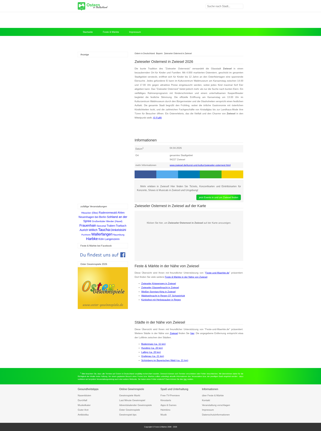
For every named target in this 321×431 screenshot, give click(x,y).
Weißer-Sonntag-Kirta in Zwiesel (158, 291)
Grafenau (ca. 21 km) (152, 356)
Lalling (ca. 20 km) (151, 352)
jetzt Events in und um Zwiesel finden (218, 197)
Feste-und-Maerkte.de (217, 272)
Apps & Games (168, 405)
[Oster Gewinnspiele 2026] (103, 308)
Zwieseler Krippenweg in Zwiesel (158, 283)
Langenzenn (112, 239)
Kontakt (206, 400)
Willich (93, 230)
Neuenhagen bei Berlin (92, 217)
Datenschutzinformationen (216, 414)
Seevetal (101, 225)
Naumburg (118, 234)
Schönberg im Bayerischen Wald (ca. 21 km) (164, 360)
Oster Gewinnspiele (129, 409)
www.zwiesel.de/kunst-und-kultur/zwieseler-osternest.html (200, 165)
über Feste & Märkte (213, 395)
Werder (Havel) (114, 221)
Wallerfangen (102, 234)
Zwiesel (174, 333)
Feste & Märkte (111, 32)
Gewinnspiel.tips (127, 414)
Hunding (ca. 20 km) (152, 348)
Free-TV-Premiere (170, 395)
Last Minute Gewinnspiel (132, 400)
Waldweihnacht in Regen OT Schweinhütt (163, 295)
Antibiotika (83, 414)
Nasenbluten (84, 395)
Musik (163, 414)
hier (192, 333)
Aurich (84, 230)
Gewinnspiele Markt (129, 395)
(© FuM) (157, 117)
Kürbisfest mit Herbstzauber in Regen (161, 299)
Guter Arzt (83, 409)
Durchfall (82, 400)
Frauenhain (87, 225)
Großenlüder (98, 221)
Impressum (135, 32)
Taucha (104, 230)
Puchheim (86, 235)
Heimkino (165, 409)
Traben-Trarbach (116, 225)
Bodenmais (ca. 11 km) (153, 344)
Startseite (88, 32)
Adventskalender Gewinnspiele (135, 405)
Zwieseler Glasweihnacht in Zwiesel (160, 287)
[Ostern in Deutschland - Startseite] (101, 6)
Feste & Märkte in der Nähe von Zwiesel (186, 277)
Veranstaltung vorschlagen (216, 405)
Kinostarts (165, 400)
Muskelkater (84, 405)
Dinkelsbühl (118, 230)
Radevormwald (108, 212)
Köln (101, 239)
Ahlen (121, 212)
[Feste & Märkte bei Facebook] (103, 259)
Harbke (92, 239)
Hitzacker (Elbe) (89, 212)
